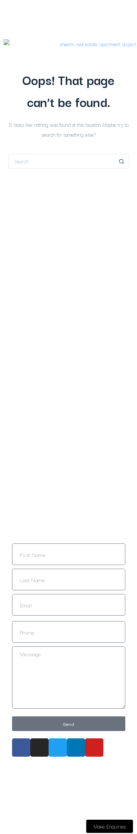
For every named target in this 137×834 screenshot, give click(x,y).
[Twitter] (58, 747)
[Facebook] (21, 747)
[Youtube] (94, 747)
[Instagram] (39, 747)
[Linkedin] (76, 747)
